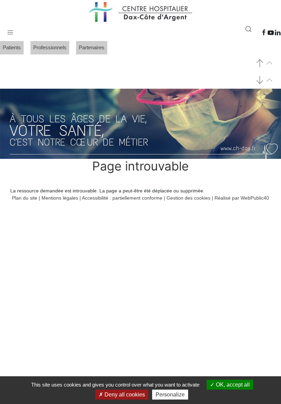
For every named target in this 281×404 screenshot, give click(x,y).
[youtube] (270, 32)
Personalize (170, 394)
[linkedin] (277, 32)
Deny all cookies (124, 394)
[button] (10, 31)
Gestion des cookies (188, 198)
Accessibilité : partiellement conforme (122, 198)
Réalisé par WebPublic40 (242, 198)
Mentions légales (59, 198)
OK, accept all (232, 385)
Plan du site (24, 198)
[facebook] (263, 32)
